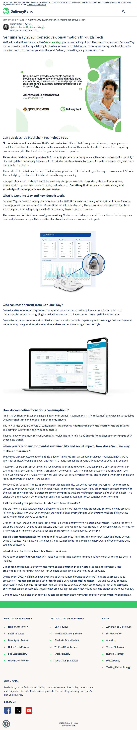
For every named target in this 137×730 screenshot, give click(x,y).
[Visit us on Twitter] (18, 710)
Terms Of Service (115, 647)
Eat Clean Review (17, 654)
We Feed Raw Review (65, 647)
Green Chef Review (18, 660)
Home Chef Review (18, 627)
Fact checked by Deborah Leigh (29, 27)
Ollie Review (61, 627)
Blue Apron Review (18, 640)
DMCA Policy (113, 660)
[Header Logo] (18, 11)
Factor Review (16, 633)
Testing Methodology (118, 667)
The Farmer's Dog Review (68, 633)
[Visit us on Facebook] (7, 710)
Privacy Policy (113, 633)
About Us (111, 640)
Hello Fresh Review (18, 647)
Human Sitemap (115, 654)
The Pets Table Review (66, 640)
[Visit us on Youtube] (29, 710)
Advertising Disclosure (118, 627)
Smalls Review (62, 654)
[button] (6, 724)
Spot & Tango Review (66, 660)
